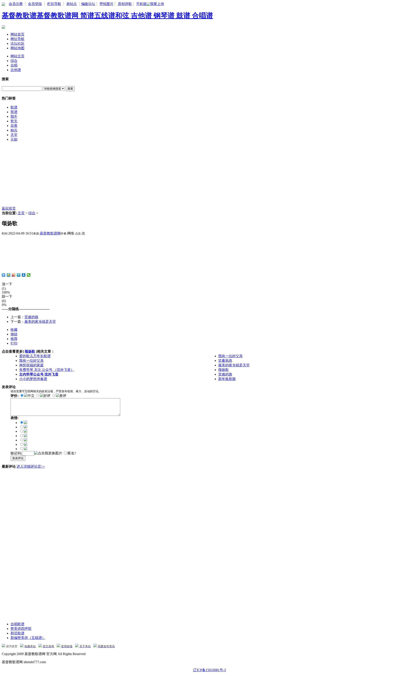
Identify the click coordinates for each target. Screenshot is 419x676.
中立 (30, 395)
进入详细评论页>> (31, 466)
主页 (21, 213)
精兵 (13, 130)
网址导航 (17, 39)
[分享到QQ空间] (8, 275)
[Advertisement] (133, 175)
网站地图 (17, 48)
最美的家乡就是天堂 (40, 321)
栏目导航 (54, 4)
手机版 (141, 4)
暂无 (13, 121)
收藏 (13, 329)
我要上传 (157, 4)
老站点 (71, 4)
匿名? (71, 453)
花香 (13, 125)
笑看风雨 (225, 360)
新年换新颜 (227, 379)
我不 (13, 116)
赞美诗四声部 (20, 628)
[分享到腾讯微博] (19, 275)
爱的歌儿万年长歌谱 (35, 356)
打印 (13, 343)
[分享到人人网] (24, 275)
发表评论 (18, 458)
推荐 (13, 339)
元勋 (13, 139)
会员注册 (16, 4)
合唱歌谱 (17, 624)
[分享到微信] (29, 275)
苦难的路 (31, 317)
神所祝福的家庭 (31, 365)
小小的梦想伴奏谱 (33, 379)
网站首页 (17, 34)
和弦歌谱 (17, 633)
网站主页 (17, 56)
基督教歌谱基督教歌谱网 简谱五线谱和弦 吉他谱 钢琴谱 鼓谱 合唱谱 (107, 15)
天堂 (13, 135)
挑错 (13, 334)
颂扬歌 (30, 351)
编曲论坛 (88, 4)
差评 (62, 395)
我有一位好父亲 (230, 356)
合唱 (13, 65)
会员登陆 (35, 4)
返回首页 (9, 208)
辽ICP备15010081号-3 (209, 670)
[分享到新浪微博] (13, 275)
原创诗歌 (125, 4)
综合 (13, 61)
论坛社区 (17, 43)
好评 (46, 395)
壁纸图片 (106, 4)
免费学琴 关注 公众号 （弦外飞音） (46, 370)
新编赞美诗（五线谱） (27, 638)
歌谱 (13, 107)
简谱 (13, 112)
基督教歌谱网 (50, 233)
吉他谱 (15, 70)
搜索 (70, 88)
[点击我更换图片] (48, 453)
